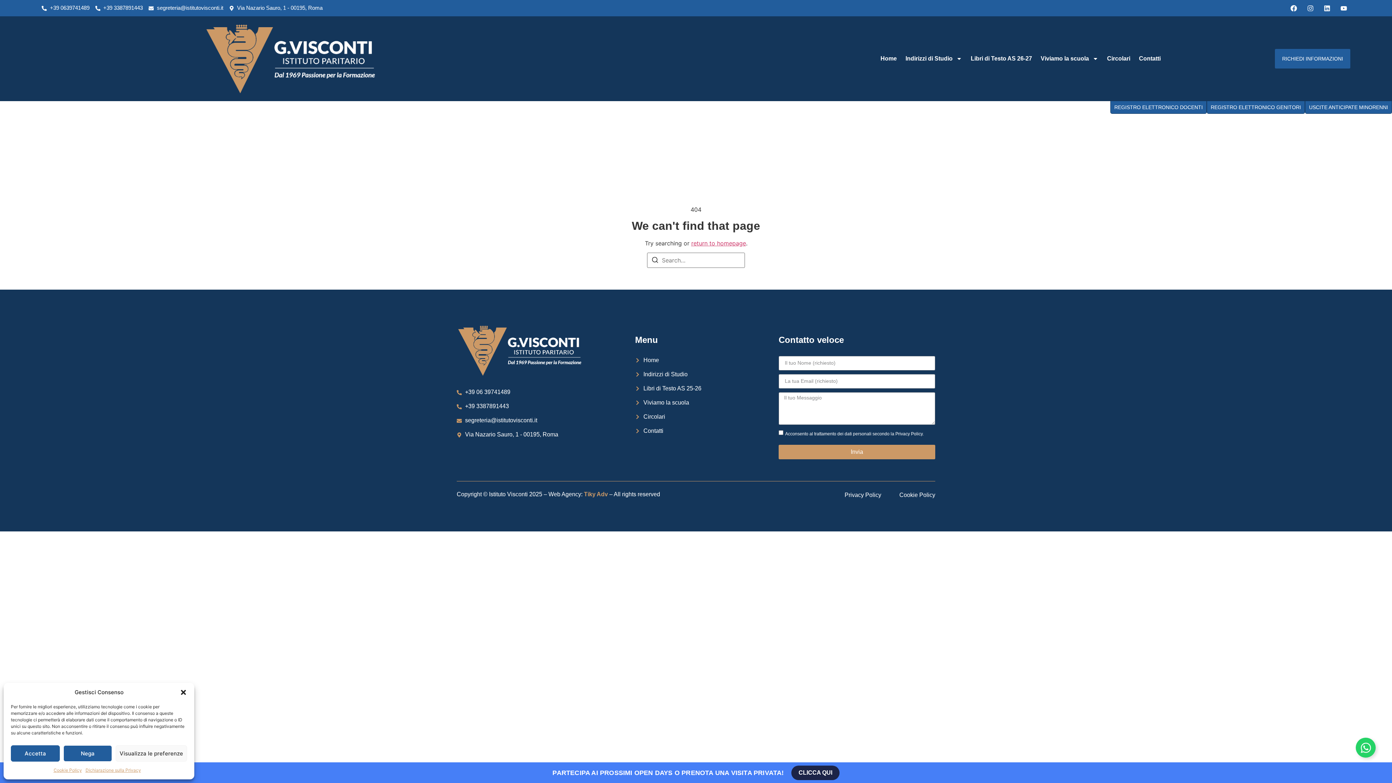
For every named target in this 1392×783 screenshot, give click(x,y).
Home (889, 58)
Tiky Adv (596, 494)
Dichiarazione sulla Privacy (113, 770)
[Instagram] (1310, 8)
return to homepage (718, 243)
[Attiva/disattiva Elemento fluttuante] (1366, 748)
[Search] (655, 261)
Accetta (35, 753)
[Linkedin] (1327, 8)
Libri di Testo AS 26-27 (1001, 58)
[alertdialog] (696, 772)
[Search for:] (696, 260)
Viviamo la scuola (1065, 58)
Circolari (1118, 58)
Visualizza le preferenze (151, 753)
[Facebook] (1293, 8)
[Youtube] (1343, 8)
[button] (183, 692)
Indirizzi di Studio (929, 58)
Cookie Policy (68, 770)
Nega (88, 753)
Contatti (1150, 58)
